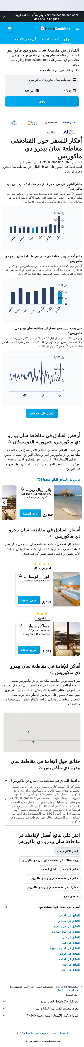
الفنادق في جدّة (71, 970)
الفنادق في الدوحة (69, 915)
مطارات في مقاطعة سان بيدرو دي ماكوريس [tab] (52, 887)
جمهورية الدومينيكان (38, 1033)
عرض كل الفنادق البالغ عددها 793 (58, 479)
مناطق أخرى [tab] (70, 896)
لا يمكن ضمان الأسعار (67, 990)
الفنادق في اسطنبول (68, 921)
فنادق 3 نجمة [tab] (70, 869)
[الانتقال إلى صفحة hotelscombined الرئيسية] (55, 28)
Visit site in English (46, 19)
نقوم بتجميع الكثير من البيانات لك (57, 1008)
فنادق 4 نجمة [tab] (48, 869)
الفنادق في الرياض (69, 953)
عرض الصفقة (30, 513)
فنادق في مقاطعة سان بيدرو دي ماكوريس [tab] (54, 878)
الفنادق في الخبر (70, 943)
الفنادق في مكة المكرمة (66, 932)
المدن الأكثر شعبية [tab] (67, 851)
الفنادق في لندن (71, 964)
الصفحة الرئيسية (61, 1033)
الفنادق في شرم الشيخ (67, 926)
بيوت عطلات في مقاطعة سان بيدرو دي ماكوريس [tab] (50, 860)
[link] (42, 413)
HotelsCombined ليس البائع (59, 1001)
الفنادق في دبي (71, 937)
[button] (4, 16)
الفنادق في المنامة (69, 959)
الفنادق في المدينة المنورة (65, 948)
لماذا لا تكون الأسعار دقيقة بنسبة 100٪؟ (52, 1015)
